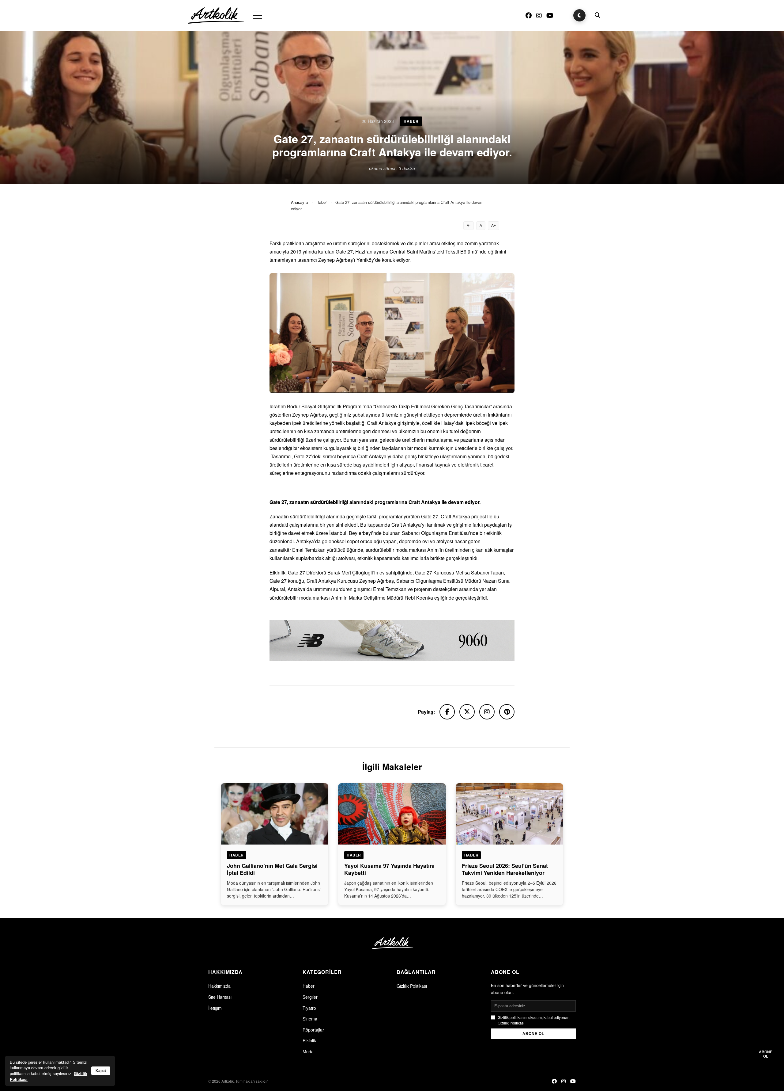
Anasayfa (299, 202)
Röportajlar (313, 1030)
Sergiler (310, 997)
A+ (493, 225)
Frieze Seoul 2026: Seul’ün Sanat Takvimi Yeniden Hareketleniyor (505, 869)
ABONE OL (533, 1034)
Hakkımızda (219, 986)
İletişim (215, 1008)
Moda (308, 1051)
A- (468, 225)
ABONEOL (765, 1054)
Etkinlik (309, 1040)
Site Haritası (220, 997)
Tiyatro (309, 1008)
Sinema (310, 1019)
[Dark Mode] (579, 15)
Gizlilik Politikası (412, 986)
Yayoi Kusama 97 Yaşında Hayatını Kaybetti (389, 869)
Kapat (101, 1071)
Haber (321, 202)
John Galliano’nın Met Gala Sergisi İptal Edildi (272, 869)
